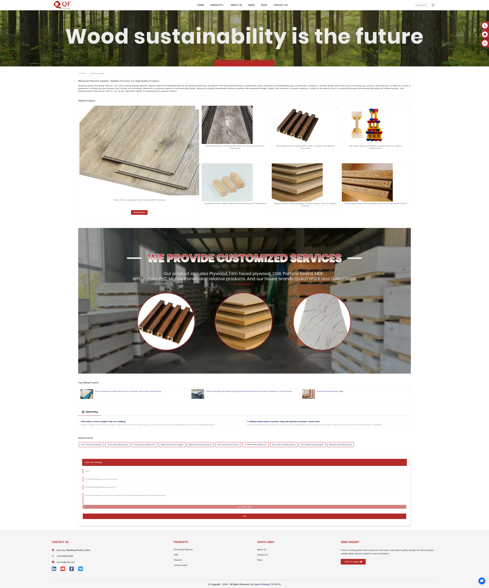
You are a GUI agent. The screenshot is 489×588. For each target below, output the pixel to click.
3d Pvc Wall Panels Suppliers (91, 445)
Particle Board (180, 565)
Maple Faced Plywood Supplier (172, 445)
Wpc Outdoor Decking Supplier (312, 445)
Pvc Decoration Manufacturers (144, 445)
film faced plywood (183, 549)
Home (83, 73)
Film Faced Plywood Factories (228, 445)
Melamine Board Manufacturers (340, 445)
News (260, 560)
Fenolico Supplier (97, 73)
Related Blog (92, 411)
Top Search (255, 584)
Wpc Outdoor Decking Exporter (283, 445)
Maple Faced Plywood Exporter (200, 445)
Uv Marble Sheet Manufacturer (255, 445)
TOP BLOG (275, 584)
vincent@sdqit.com (66, 562)
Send (244, 516)
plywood (178, 560)
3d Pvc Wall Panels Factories (117, 445)
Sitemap (265, 584)
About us (261, 549)
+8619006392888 (65, 556)
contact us (262, 554)
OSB (176, 554)
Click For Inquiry (352, 561)
